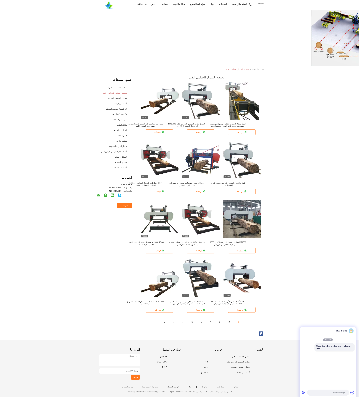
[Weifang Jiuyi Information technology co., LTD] (109, 5)
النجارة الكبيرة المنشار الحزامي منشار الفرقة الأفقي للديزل (227, 184)
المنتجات (223, 4)
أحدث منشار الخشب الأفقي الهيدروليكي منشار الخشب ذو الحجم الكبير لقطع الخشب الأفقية (228, 125)
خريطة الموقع (173, 387)
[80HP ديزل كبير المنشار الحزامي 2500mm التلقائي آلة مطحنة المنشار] (160, 159)
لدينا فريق (204, 372)
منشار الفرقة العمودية (118, 146)
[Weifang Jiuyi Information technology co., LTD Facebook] (261, 333)
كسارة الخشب (121, 135)
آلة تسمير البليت (120, 103)
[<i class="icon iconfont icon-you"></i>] (164, 322)
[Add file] (352, 392)
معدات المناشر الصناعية (117, 98)
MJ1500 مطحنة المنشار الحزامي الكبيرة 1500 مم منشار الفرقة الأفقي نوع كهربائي (228, 243)
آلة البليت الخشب (120, 130)
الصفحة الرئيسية (239, 4)
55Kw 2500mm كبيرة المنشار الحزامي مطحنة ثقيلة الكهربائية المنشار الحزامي (187, 243)
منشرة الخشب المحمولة (117, 87)
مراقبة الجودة (179, 4)
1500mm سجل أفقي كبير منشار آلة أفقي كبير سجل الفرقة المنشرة (186, 184)
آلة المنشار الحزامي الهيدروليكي (114, 151)
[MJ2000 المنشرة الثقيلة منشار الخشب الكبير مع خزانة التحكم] (160, 278)
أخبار (154, 4)
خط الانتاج (163, 356)
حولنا (212, 4)
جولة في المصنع (197, 4)
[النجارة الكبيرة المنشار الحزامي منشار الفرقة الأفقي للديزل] (242, 159)
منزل (236, 387)
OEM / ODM (162, 362)
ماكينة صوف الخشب (118, 119)
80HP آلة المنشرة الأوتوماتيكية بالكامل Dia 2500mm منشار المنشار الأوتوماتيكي (228, 302)
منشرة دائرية (121, 141)
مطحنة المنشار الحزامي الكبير (237, 69)
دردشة (124, 205)
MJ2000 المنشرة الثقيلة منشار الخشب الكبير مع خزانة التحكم (145, 302)
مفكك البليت (122, 125)
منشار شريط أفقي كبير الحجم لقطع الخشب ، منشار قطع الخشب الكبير (145, 125)
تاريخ (206, 362)
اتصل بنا (164, 4)
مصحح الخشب (121, 162)
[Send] (304, 392)
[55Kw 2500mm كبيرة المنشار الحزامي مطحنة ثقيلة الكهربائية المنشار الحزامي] (201, 219)
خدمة (206, 367)
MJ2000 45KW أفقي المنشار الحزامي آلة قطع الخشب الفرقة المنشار (145, 243)
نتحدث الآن (142, 4)
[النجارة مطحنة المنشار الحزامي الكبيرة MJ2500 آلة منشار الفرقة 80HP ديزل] (201, 100)
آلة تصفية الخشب (120, 167)
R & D (164, 367)
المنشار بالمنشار (120, 157)
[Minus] (303, 330)
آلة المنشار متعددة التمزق (116, 109)
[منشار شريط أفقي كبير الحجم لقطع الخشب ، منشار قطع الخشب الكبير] (160, 100)
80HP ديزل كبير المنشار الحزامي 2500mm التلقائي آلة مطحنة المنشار (145, 184)
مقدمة (205, 356)
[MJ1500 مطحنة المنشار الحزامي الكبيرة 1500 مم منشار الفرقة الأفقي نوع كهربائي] (242, 219)
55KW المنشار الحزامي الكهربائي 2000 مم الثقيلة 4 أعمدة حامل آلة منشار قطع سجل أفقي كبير (186, 302)
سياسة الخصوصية (150, 387)
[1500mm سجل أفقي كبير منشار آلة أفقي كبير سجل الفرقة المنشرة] (201, 159)
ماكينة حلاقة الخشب (119, 114)
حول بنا (205, 387)
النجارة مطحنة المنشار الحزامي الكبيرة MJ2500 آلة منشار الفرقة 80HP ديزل (186, 125)
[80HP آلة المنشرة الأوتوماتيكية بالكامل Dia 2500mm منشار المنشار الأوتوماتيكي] (242, 278)
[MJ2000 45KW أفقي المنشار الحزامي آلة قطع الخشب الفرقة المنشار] (160, 219)
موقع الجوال (127, 387)
